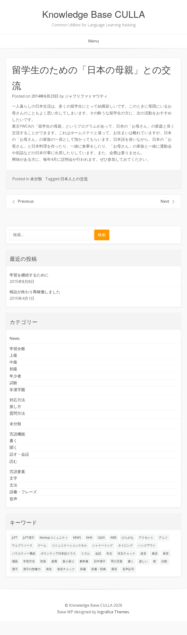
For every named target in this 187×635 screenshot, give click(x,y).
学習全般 (17, 348)
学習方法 (29, 561)
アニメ (163, 537)
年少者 (15, 376)
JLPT (15, 537)
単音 (166, 553)
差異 (54, 561)
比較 (164, 561)
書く (13, 440)
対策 (43, 561)
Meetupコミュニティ (54, 537)
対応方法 (17, 400)
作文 (109, 553)
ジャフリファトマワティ (86, 96)
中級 (13, 362)
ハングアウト (147, 545)
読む (13, 461)
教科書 (84, 561)
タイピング (125, 545)
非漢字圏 (17, 389)
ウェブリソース (22, 545)
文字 (13, 478)
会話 (98, 553)
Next (164, 201)
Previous (26, 201)
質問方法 (17, 413)
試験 (13, 382)
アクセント (146, 537)
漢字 (15, 569)
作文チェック (126, 553)
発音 (49, 569)
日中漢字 (99, 561)
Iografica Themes (113, 612)
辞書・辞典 (98, 569)
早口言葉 (116, 561)
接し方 (15, 406)
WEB (113, 537)
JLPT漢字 (28, 537)
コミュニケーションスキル (69, 545)
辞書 (83, 569)
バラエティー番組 (23, 553)
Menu (93, 41)
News (14, 338)
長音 (114, 569)
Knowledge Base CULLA (93, 13)
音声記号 (128, 569)
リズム (85, 553)
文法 (13, 485)
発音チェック (66, 569)
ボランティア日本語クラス (58, 553)
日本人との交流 (74, 178)
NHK (89, 537)
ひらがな (127, 537)
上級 (13, 355)
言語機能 (17, 434)
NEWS (77, 537)
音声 (13, 499)
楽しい (143, 561)
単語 (155, 553)
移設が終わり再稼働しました (34, 291)
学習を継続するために (28, 275)
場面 (15, 561)
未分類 (36, 178)
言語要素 (17, 471)
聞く (13, 447)
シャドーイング (102, 545)
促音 (143, 553)
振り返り (68, 561)
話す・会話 (19, 454)
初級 (13, 369)
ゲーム (42, 545)
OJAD (101, 537)
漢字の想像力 (32, 569)
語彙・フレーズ (23, 491)
